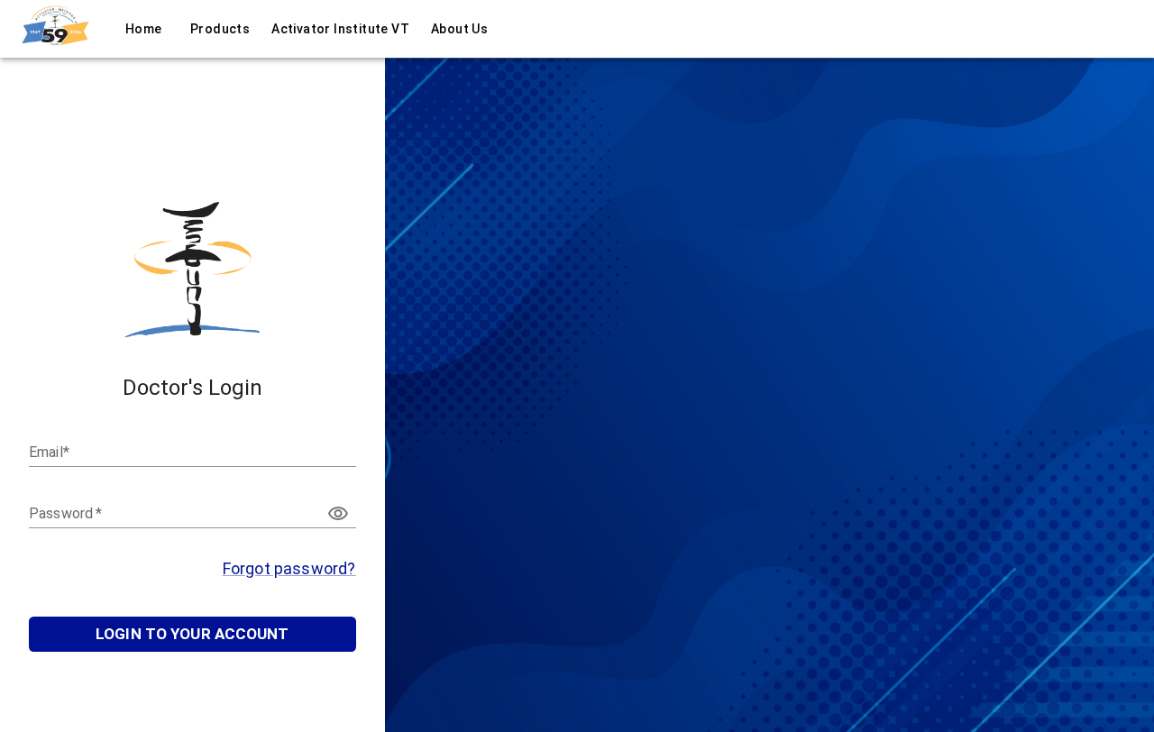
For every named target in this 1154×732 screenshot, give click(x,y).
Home (143, 29)
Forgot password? (289, 568)
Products (220, 29)
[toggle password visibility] (338, 514)
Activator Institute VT (340, 29)
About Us (459, 29)
